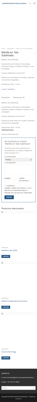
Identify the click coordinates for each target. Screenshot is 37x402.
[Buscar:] (18, 388)
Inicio (3, 48)
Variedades (10, 48)
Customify (18, 398)
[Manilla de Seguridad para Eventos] (31, 53)
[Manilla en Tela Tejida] (35, 53)
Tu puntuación (10, 156)
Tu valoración (10, 162)
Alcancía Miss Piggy (8, 352)
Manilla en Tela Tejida (9, 250)
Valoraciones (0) (19, 97)
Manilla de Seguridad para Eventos (14, 301)
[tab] (5, 97)
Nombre (7, 178)
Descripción (5, 97)
